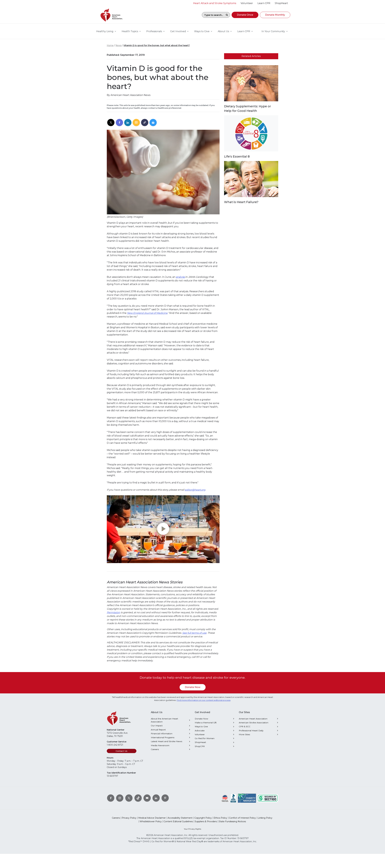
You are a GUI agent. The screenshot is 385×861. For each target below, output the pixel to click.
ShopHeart (200, 742)
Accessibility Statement (180, 818)
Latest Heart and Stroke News (166, 741)
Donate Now (192, 687)
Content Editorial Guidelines (178, 821)
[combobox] (213, 15)
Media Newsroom (160, 745)
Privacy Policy (129, 818)
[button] (245, 15)
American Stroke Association (253, 722)
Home (110, 45)
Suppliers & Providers (206, 821)
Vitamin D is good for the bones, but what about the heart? (156, 45)
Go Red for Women (204, 738)
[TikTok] (138, 798)
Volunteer (200, 734)
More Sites (244, 734)
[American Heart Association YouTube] (147, 798)
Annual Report (158, 729)
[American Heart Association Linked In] (156, 798)
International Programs (162, 737)
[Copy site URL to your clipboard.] (145, 123)
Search (227, 15)
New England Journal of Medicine (147, 313)
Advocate (200, 730)
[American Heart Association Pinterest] (165, 798)
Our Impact (157, 725)
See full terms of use (194, 632)
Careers (155, 749)
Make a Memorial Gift (206, 722)
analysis (180, 277)
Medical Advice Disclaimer (152, 818)
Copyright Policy (203, 818)
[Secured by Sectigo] (267, 798)
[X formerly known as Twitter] (129, 798)
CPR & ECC (244, 726)
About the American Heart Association (164, 720)
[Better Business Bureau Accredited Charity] (233, 798)
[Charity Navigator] (247, 798)
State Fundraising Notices (232, 821)
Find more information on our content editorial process (203, 700)
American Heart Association (253, 718)
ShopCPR (200, 746)
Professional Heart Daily (251, 730)
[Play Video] (163, 529)
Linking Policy (265, 818)
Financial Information (161, 733)
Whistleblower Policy (151, 821)
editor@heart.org (195, 489)
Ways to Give (201, 726)
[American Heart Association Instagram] (120, 798)
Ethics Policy (220, 818)
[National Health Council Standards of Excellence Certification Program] (225, 798)
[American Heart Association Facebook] (111, 798)
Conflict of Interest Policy (242, 818)
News (119, 45)
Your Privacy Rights (192, 829)
